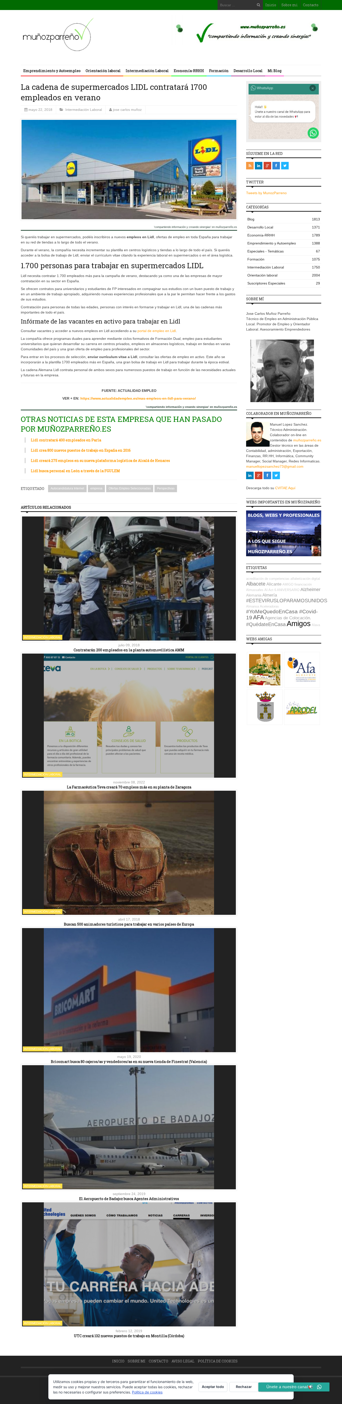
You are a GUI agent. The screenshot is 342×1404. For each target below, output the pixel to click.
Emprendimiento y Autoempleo (52, 70)
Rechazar (244, 1386)
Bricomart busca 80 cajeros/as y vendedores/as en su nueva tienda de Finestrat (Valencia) (129, 1061)
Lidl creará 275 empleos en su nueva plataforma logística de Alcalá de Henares (100, 460)
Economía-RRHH (189, 70)
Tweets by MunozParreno (266, 193)
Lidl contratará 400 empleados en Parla (66, 440)
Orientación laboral (103, 70)
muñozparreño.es (307, 440)
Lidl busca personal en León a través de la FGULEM (75, 470)
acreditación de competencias (267, 579)
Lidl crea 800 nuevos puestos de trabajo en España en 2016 (81, 450)
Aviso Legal (183, 1361)
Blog (283, 219)
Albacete (255, 584)
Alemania (253, 595)
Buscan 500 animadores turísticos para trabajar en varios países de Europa (129, 924)
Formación (219, 70)
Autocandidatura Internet (67, 488)
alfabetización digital (305, 579)
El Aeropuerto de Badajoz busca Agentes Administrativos (129, 1198)
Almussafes (254, 590)
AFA (258, 617)
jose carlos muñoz (127, 110)
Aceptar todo (213, 1386)
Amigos (299, 623)
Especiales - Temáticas (283, 251)
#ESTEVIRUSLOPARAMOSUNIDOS (286, 600)
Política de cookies (218, 1361)
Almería (269, 595)
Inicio (270, 5)
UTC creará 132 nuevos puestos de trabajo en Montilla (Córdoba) (129, 1335)
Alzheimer (310, 589)
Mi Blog (274, 70)
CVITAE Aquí (285, 488)
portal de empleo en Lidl (156, 331)
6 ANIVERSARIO (286, 590)
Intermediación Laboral (147, 70)
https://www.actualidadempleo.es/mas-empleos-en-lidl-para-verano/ (138, 398)
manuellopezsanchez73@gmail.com (274, 466)
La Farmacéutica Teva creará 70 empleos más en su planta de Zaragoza (129, 787)
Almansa (252, 606)
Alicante (273, 584)
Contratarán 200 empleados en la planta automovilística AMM (129, 650)
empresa (96, 488)
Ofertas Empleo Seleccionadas (130, 488)
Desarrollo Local (248, 70)
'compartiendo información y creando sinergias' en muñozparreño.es (195, 227)
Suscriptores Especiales (283, 283)
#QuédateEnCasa (266, 624)
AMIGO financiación (297, 584)
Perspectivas (166, 488)
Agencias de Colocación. (288, 618)
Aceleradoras (269, 606)
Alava (316, 625)
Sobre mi (289, 5)
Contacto (310, 5)
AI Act (268, 590)
